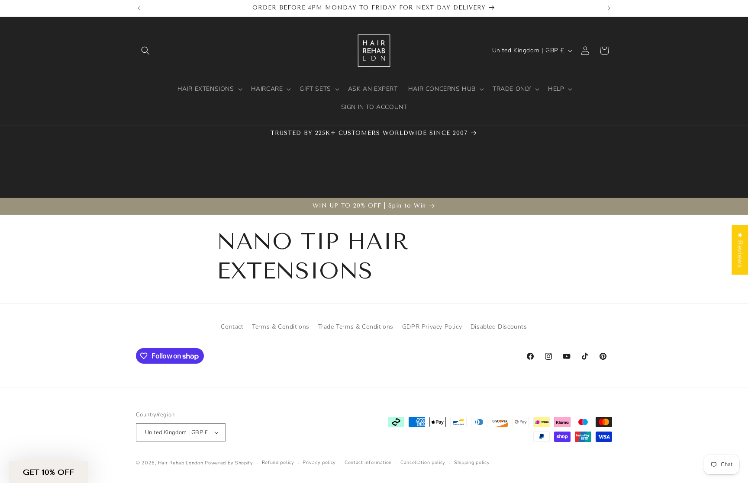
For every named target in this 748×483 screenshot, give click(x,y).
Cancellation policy (422, 462)
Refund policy (278, 462)
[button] (145, 50)
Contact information (368, 462)
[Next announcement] (609, 8)
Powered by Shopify (229, 463)
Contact (232, 327)
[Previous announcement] (138, 8)
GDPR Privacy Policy (432, 327)
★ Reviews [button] (740, 250)
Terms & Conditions (281, 327)
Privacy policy (319, 462)
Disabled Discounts (499, 327)
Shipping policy (472, 462)
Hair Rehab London (180, 463)
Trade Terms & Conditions (355, 327)
